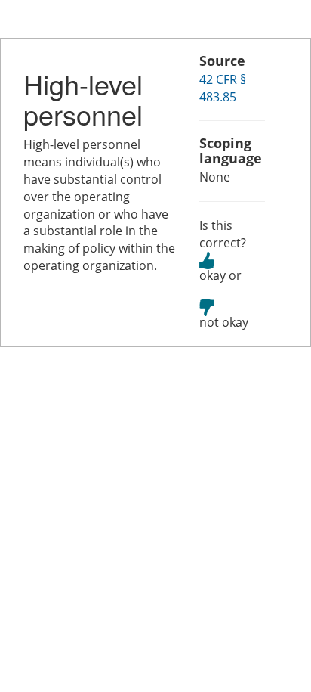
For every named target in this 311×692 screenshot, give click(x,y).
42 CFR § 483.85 (222, 88)
